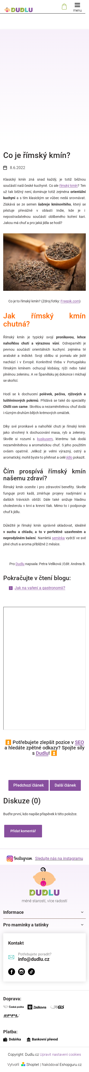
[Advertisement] (44, 92)
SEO (79, 742)
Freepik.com (70, 301)
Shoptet (32, 1064)
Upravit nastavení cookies (60, 1054)
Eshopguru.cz (71, 1064)
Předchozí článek (28, 785)
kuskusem (45, 439)
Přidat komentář (23, 831)
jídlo (69, 457)
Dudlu (20, 564)
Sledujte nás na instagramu (59, 858)
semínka (58, 538)
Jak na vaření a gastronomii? (40, 588)
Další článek (65, 785)
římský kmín (68, 186)
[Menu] (77, 7)
